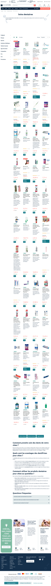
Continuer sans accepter (38, 583)
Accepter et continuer (11, 583)
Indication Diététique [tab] (5, 43)
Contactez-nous (12, 566)
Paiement (19, 561)
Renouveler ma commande (45, 8)
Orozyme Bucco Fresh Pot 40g (17, 226)
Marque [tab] (2, 37)
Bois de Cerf (25, 166)
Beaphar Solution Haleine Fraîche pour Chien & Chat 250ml (26, 196)
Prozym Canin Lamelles (16, 50)
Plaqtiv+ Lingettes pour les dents (17, 353)
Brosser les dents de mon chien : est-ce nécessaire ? (32, 523)
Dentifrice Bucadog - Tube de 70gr (45, 139)
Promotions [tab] (3, 59)
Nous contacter (48, 1)
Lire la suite (21, 549)
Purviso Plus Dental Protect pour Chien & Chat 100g (36, 51)
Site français (41, 1)
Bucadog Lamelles (17, 110)
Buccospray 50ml (26, 138)
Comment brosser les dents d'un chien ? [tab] (21, 502)
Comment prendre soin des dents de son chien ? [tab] (23, 496)
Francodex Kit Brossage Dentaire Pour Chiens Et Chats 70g (36, 413)
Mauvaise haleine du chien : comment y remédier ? (44, 530)
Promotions (26, 8)
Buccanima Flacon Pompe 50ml (26, 255)
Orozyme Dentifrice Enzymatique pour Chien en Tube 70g (26, 290)
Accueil (2, 11)
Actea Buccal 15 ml (36, 383)
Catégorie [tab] (3, 35)
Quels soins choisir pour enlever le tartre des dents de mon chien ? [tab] (26, 499)
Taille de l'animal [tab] (4, 46)
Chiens (2, 558)
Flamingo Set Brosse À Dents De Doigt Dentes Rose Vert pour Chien (17, 196)
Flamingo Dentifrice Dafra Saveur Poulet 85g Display (36, 227)
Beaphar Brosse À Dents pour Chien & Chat (17, 168)
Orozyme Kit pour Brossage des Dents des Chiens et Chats (45, 354)
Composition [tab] (3, 51)
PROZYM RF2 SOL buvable (26, 81)
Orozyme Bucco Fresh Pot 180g (36, 289)
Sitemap (11, 568)
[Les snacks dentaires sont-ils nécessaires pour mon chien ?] (19, 523)
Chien (3, 8)
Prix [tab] (1, 54)
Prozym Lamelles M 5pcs (26, 383)
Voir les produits (15, 67)
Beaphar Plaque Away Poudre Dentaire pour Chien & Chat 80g (45, 290)
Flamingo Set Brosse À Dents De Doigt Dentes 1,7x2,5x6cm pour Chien (17, 384)
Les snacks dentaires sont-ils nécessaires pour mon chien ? (19, 530)
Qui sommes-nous (13, 558)
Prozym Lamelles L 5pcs (45, 168)
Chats (2, 562)
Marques (16, 8)
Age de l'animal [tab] (4, 48)
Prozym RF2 (44, 110)
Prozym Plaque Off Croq (26, 353)
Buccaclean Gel (26, 225)
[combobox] (24, 5)
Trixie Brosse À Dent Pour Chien (45, 255)
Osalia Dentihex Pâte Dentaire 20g (45, 383)
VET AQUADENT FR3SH (17, 81)
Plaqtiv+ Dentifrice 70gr (45, 319)
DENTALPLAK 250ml (45, 412)
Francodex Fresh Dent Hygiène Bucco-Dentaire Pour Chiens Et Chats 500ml (17, 413)
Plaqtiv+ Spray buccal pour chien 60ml (36, 319)
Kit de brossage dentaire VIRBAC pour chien (26, 111)
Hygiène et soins (9, 11)
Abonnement (20, 564)
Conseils (37, 8)
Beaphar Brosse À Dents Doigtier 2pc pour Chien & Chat (26, 320)
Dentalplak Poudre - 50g (35, 168)
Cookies (11, 565)
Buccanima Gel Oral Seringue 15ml (35, 111)
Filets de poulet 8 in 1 (45, 226)
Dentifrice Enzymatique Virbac (45, 81)
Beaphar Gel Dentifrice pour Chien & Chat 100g (36, 195)
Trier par (38, 37)
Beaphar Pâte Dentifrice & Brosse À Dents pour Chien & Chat (17, 320)
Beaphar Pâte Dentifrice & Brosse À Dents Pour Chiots (16, 256)
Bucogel (44, 49)
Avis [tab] (1, 56)
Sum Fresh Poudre (36, 352)
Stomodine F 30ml (17, 288)
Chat (6, 8)
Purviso (20, 8)
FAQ (18, 558)
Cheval (9, 8)
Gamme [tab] (2, 40)
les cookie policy (10, 580)
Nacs (2, 568)
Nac (12, 8)
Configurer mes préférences (25, 583)
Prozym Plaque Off (35, 81)
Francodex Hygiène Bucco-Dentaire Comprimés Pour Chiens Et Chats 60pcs (26, 413)
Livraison (19, 560)
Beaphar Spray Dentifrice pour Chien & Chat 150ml (45, 196)
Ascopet (24, 49)
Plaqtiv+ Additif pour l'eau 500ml (36, 255)
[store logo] (6, 5)
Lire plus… (10, 19)
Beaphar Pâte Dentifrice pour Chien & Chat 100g (36, 139)
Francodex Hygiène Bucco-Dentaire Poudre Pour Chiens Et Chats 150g (17, 140)
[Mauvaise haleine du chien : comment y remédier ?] (44, 523)
